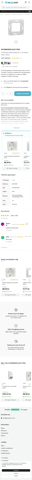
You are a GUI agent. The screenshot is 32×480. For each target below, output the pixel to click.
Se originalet (9, 230)
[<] (2, 280)
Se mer (15, 66)
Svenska (5, 460)
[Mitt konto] (29, 2)
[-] (3, 93)
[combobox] (16, 7)
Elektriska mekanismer (17, 14)
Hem (2, 14)
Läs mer (4, 466)
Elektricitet (7, 14)
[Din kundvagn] (25, 2)
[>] (29, 280)
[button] (17, 58)
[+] (11, 93)
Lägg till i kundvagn (22, 93)
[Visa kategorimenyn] (2, 2)
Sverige (5, 458)
